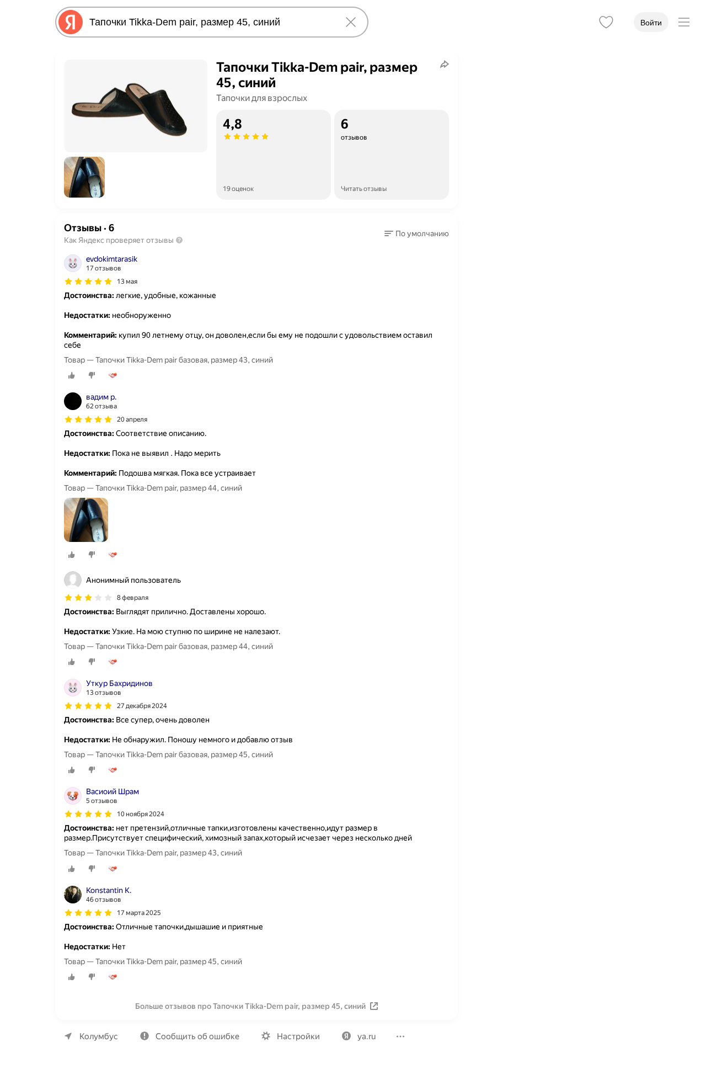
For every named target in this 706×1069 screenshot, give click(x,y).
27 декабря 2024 (142, 706)
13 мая (127, 281)
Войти (651, 22)
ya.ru (366, 1036)
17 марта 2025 (139, 913)
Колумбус (98, 1036)
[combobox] (209, 22)
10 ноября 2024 (140, 814)
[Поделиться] (444, 64)
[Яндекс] (70, 22)
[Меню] (684, 22)
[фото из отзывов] (86, 521)
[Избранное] (606, 22)
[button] (84, 177)
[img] (88, 281)
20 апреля (132, 419)
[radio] (71, 375)
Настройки (298, 1036)
